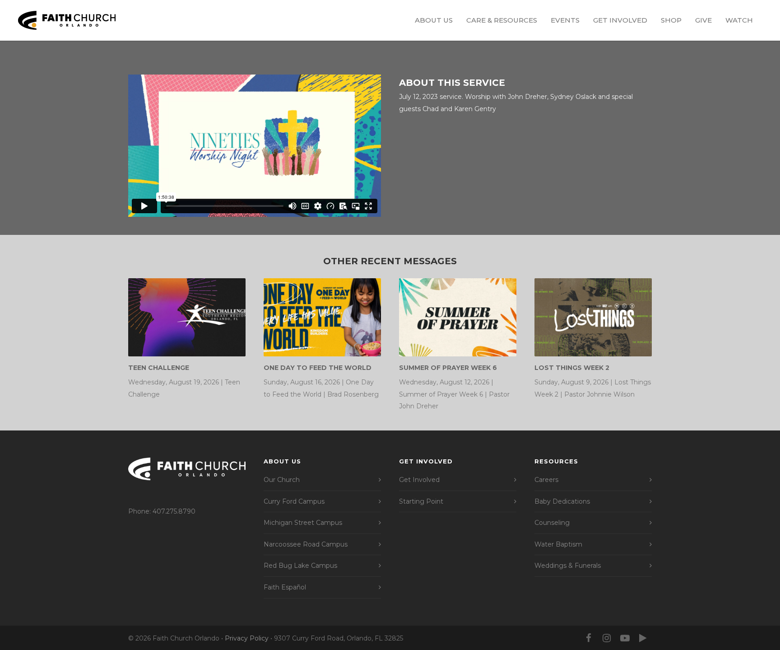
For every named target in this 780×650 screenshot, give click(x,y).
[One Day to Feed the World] (322, 317)
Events (565, 20)
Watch (739, 20)
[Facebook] (589, 638)
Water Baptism (558, 544)
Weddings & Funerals (567, 565)
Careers (546, 480)
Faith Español (285, 587)
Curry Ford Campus (294, 501)
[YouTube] (625, 638)
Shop (671, 20)
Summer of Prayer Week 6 (448, 368)
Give (703, 20)
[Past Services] (643, 638)
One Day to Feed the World (317, 368)
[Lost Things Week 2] (593, 317)
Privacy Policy (247, 638)
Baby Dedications (562, 501)
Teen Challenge (158, 368)
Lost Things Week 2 (571, 368)
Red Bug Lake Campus (300, 565)
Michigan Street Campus (303, 523)
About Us (434, 20)
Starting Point (421, 501)
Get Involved (620, 20)
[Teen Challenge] (187, 317)
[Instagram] (607, 638)
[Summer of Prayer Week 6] (457, 317)
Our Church (282, 480)
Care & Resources (501, 20)
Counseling (552, 523)
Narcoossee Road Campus (306, 544)
